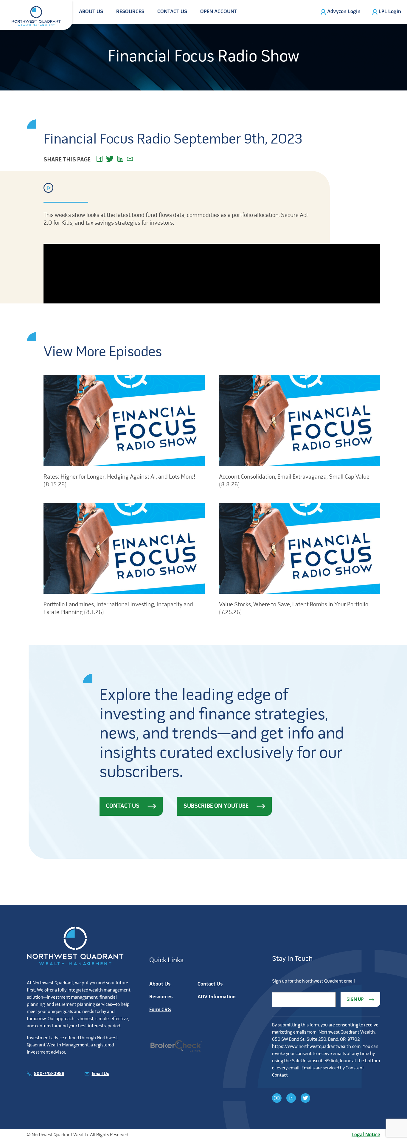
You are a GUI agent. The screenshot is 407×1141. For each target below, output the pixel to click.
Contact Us (172, 12)
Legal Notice (366, 1135)
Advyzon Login (344, 12)
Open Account (218, 12)
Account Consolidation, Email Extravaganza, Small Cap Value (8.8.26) (294, 481)
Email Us (100, 1073)
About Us (91, 12)
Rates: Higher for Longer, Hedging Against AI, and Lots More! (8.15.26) (119, 481)
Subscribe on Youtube (216, 806)
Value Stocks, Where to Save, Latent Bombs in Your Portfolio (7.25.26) (293, 609)
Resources (130, 12)
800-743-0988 (49, 1073)
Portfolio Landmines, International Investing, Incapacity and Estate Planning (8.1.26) (118, 609)
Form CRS (160, 1010)
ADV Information (217, 997)
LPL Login (390, 12)
